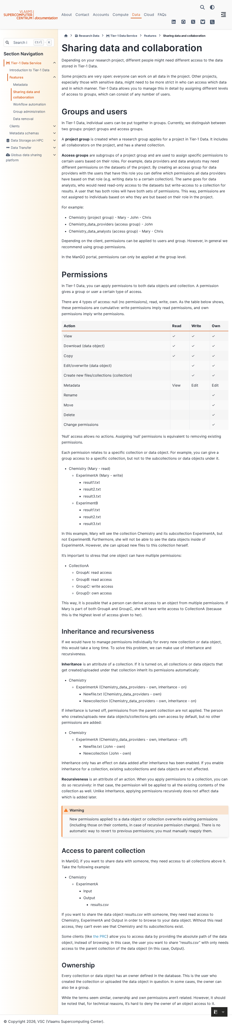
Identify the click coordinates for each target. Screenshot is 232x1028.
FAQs (162, 14)
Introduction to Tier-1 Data (29, 70)
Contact (82, 14)
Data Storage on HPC (26, 140)
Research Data (88, 35)
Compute (120, 14)
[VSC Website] (212, 22)
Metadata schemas (24, 133)
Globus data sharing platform (24, 157)
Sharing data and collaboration (26, 94)
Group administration (29, 111)
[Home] (66, 35)
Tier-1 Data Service (25, 63)
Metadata (20, 84)
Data (136, 14)
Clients (15, 126)
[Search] (202, 7)
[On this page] (223, 14)
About (66, 14)
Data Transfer (20, 148)
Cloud (149, 14)
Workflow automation (29, 104)
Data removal (23, 119)
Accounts (101, 14)
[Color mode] (212, 7)
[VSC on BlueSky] (202, 22)
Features (16, 77)
